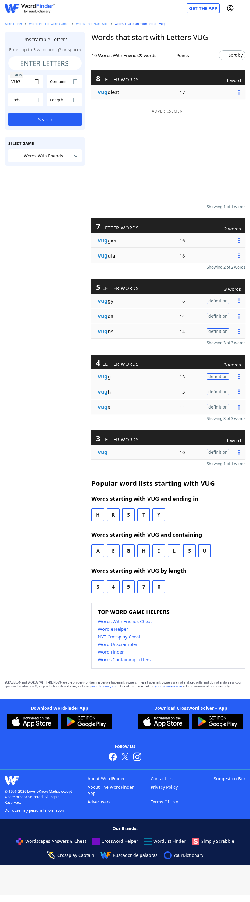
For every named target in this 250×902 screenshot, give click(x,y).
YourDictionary (188, 855)
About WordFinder (106, 778)
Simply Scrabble (217, 841)
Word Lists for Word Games (49, 24)
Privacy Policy (164, 787)
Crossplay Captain (75, 855)
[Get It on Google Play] (86, 722)
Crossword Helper (120, 841)
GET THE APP (203, 8)
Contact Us (162, 778)
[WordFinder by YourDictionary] (30, 8)
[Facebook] (113, 757)
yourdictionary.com (104, 686)
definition (218, 301)
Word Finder (13, 24)
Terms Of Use (164, 802)
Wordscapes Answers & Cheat (55, 841)
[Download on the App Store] (32, 722)
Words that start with (92, 24)
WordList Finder (169, 841)
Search (45, 119)
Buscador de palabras (135, 855)
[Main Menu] (243, 8)
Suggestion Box (229, 778)
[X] (125, 757)
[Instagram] (137, 757)
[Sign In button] (230, 8)
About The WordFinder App (111, 790)
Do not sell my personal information (34, 810)
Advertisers (99, 802)
